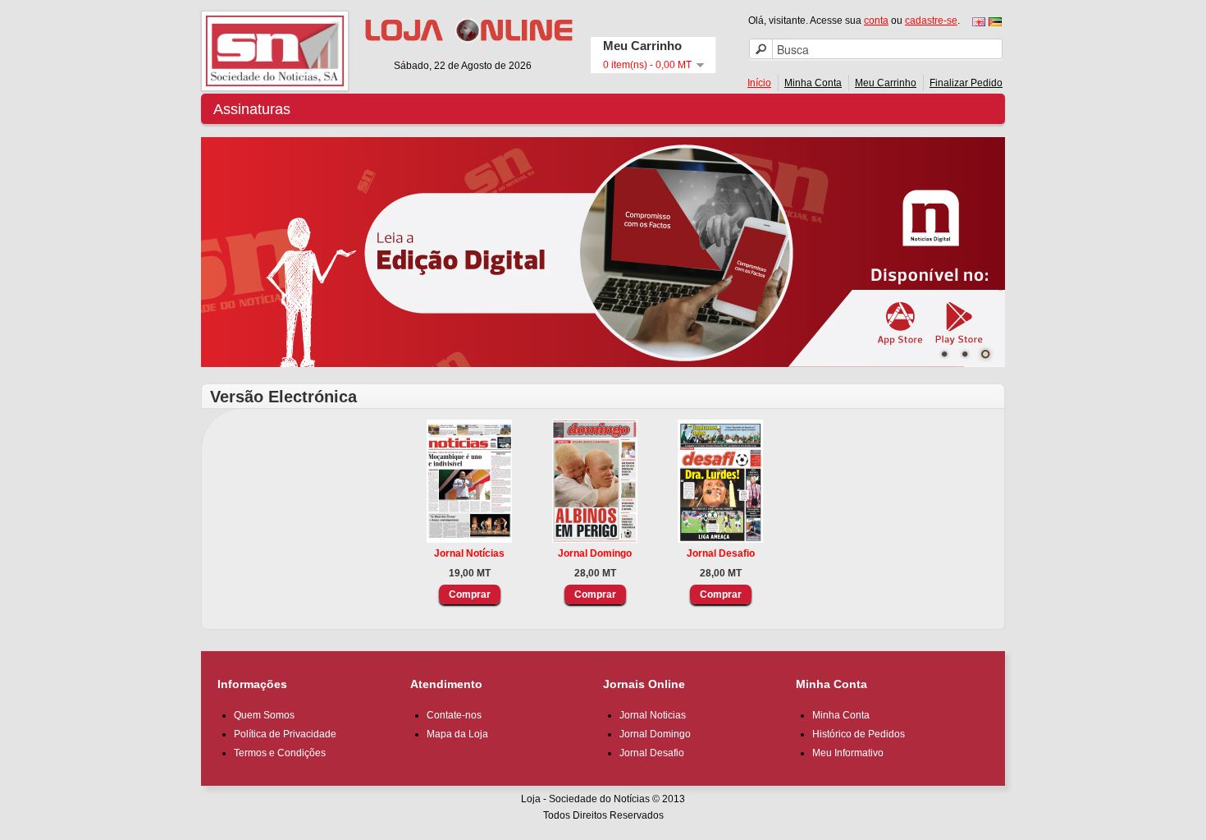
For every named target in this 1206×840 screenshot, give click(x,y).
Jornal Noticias (652, 715)
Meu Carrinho (885, 83)
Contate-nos (454, 715)
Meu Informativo (848, 753)
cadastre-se (931, 20)
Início (759, 83)
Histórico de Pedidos (858, 734)
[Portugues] (995, 21)
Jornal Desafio (721, 553)
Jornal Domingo (595, 553)
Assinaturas (251, 109)
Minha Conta (813, 83)
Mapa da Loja (457, 734)
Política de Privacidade (285, 734)
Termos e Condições (280, 753)
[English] (978, 21)
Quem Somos (264, 715)
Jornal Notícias (469, 553)
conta (876, 20)
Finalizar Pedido (966, 83)
